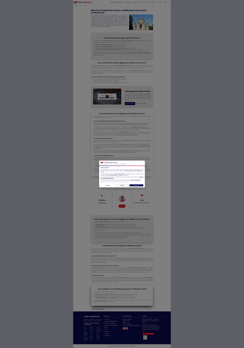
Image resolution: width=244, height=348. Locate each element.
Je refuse (107, 185)
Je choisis (122, 185)
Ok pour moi (136, 185)
